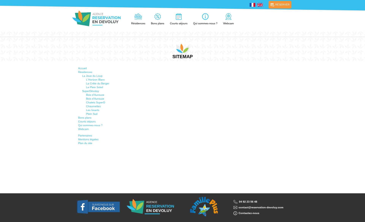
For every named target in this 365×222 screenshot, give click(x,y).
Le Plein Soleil (94, 87)
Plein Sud (92, 113)
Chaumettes (93, 106)
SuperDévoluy (90, 91)
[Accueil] (98, 18)
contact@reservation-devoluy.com (261, 207)
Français (252, 5)
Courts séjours (178, 23)
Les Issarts (92, 110)
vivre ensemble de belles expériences (204, 207)
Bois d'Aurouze (95, 94)
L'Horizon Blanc (95, 79)
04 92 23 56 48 (248, 201)
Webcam (228, 23)
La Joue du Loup (92, 75)
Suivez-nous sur (98, 207)
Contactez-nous (249, 213)
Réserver (282, 4)
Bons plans (157, 23)
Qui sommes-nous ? (205, 23)
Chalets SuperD (95, 102)
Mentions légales (88, 139)
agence (160, 207)
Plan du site (85, 143)
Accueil (82, 68)
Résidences (138, 23)
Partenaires (85, 135)
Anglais (260, 5)
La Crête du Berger (97, 83)
